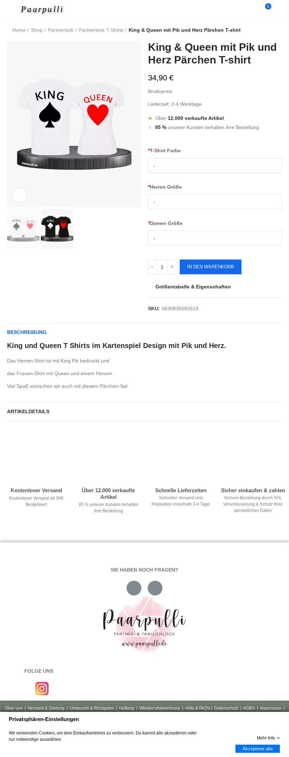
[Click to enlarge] (19, 195)
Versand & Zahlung (46, 708)
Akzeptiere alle (257, 748)
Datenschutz (226, 708)
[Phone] (155, 588)
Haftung (126, 708)
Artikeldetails (28, 411)
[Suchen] (253, 9)
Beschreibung (27, 332)
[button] (14, 124)
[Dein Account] (278, 9)
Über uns (14, 708)
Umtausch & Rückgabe (92, 708)
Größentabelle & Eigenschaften (193, 286)
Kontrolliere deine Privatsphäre (46, 449)
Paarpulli (42, 9)
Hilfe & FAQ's (197, 708)
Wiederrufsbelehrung (160, 708)
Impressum (270, 708)
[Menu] (14, 9)
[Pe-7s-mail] (134, 588)
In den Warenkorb (210, 266)
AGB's (249, 708)
